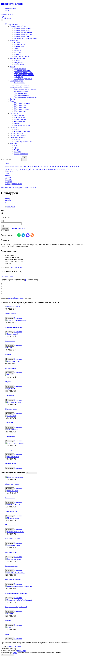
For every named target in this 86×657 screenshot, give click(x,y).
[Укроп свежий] (45, 334)
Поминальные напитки (23, 34)
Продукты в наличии (18, 135)
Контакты (9, 171)
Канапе (17, 61)
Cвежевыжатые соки (22, 131)
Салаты (17, 42)
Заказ (7, 174)
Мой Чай (13, 143)
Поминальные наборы (22, 28)
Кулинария (14, 40)
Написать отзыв (7, 276)
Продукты (14, 113)
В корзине (18, 318)
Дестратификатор (21, 91)
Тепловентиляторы (21, 95)
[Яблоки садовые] (45, 307)
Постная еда (19, 65)
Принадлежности (21, 154)
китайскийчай (60, 169)
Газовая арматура (16, 81)
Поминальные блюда (22, 30)
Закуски (17, 48)
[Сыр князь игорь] (45, 545)
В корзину (5, 228)
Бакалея (17, 123)
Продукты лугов (20, 105)
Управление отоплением (19, 85)
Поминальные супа (21, 36)
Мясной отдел (19, 117)
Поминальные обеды (18, 26)
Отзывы (8, 200)
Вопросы (8, 180)
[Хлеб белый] (45, 416)
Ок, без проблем (7, 655)
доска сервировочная (44, 169)
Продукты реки (20, 107)
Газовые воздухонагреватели (25, 89)
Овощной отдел (20, 121)
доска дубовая (31, 166)
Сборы (16, 150)
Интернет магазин (12, 3)
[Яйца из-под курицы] (45, 477)
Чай (15, 146)
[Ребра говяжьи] (45, 491)
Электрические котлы (22, 71)
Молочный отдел (20, 119)
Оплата (8, 176)
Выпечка (17, 54)
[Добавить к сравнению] (6, 203)
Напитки (17, 52)
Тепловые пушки (20, 93)
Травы (16, 148)
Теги (7, 163)
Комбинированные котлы (24, 75)
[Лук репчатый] (45, 430)
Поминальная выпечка (23, 32)
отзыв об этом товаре (16, 298)
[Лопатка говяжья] (45, 505)
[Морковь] (45, 375)
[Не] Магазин (10, 8)
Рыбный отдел (19, 115)
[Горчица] (45, 614)
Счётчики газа (19, 83)
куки (15, 653)
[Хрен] (45, 627)
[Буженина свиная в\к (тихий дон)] (45, 586)
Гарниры (17, 50)
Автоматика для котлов (23, 79)
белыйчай (19, 166)
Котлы (12, 67)
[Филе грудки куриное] (45, 443)
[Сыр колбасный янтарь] (45, 573)
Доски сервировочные (22, 141)
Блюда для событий (17, 58)
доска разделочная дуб (18, 169)
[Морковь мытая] (45, 457)
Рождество (18, 63)
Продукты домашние (22, 103)
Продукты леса (20, 111)
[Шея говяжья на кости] (45, 532)
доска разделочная (68, 166)
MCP (7, 10)
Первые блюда (19, 44)
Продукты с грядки (21, 109)
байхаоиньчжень (10, 166)
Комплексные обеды (22, 56)
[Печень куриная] (45, 361)
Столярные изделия (17, 137)
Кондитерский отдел (22, 125)
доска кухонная (49, 166)
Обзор (7, 198)
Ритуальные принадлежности (25, 38)
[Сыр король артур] (45, 559)
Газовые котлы (20, 69)
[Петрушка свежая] (45, 402)
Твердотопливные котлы (23, 73)
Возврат (8, 182)
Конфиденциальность (13, 184)
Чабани (17, 139)
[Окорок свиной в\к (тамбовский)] (45, 600)
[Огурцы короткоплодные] (45, 320)
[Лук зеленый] (45, 389)
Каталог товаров (11, 24)
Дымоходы (18, 77)
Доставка (8, 178)
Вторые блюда (19, 46)
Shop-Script (21, 651)
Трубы (12, 99)
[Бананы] (45, 348)
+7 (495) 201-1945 (7, 14)
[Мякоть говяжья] (45, 518)
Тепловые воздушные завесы (25, 97)
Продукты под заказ (17, 133)
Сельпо (12, 101)
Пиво (16, 129)
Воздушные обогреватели (20, 87)
